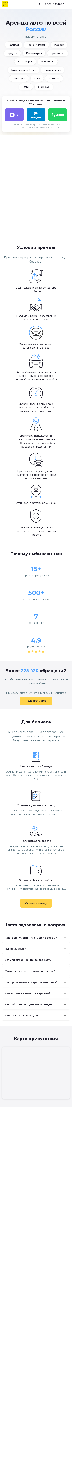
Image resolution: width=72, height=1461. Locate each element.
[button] (36, 938)
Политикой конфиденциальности (44, 127)
